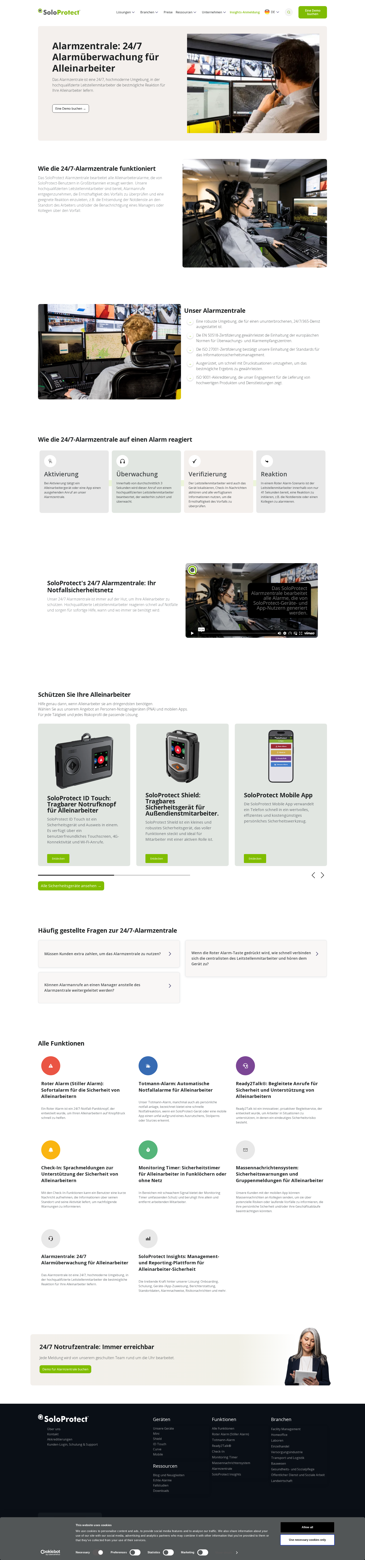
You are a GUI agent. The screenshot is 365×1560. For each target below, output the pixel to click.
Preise (168, 12)
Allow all (307, 1527)
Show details (223, 1552)
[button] (125, 12)
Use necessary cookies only (307, 1539)
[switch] (135, 1552)
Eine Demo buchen (313, 12)
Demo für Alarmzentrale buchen (65, 1369)
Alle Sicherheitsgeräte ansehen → (71, 885)
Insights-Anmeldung (245, 12)
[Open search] (289, 12)
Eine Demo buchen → (70, 108)
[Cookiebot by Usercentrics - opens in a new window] (50, 1552)
